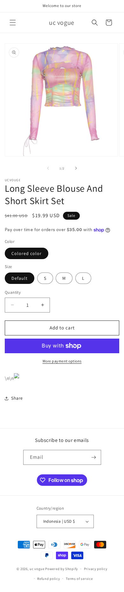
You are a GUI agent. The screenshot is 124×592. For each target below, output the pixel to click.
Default (19, 278)
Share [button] (17, 398)
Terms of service (79, 578)
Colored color (26, 253)
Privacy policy (95, 569)
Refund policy (48, 578)
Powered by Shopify (61, 569)
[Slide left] (48, 168)
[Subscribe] (94, 457)
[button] (13, 23)
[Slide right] (76, 168)
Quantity (13, 292)
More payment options (62, 361)
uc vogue (37, 569)
